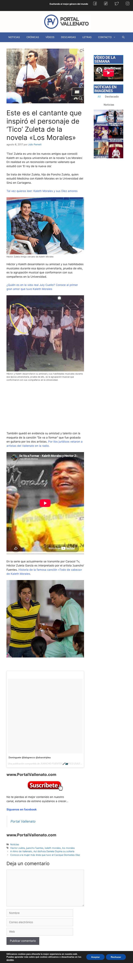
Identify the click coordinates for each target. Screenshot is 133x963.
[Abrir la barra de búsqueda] (123, 37)
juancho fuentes (34, 848)
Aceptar (95, 957)
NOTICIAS (14, 37)
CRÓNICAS (32, 37)
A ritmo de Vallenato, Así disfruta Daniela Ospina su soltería (42, 851)
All (99, 96)
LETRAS (87, 37)
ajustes (10, 960)
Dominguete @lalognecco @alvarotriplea (30, 757)
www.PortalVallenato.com (31, 774)
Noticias (14, 844)
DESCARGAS (68, 37)
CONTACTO (105, 37)
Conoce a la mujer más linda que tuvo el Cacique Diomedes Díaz (45, 854)
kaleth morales (53, 848)
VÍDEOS (50, 37)
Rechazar (116, 957)
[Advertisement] (30, 410)
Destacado (112, 96)
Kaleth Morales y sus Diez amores (55, 191)
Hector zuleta (17, 848)
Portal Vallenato (23, 821)
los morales (68, 848)
